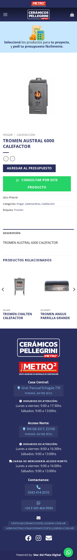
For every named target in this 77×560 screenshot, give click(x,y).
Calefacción (26, 135)
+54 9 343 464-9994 (38, 508)
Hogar (8, 135)
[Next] (73, 297)
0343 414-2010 (38, 492)
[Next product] (5, 158)
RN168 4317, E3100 (40, 431)
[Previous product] (12, 158)
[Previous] (3, 297)
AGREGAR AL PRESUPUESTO (29, 168)
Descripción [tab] (12, 233)
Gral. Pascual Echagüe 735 (40, 390)
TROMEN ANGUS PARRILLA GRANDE (55, 316)
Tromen (18, 210)
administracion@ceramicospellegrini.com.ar (40, 528)
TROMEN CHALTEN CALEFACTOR (17, 316)
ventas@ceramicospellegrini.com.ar (38, 523)
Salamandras (32, 204)
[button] (5, 14)
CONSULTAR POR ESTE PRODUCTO (39, 183)
